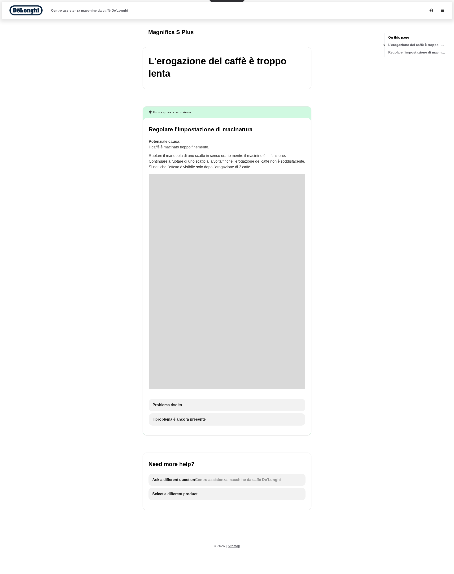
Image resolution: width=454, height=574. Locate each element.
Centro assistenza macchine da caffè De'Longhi (89, 10)
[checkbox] (227, 405)
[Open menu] (442, 10)
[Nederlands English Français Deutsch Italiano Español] (431, 10)
